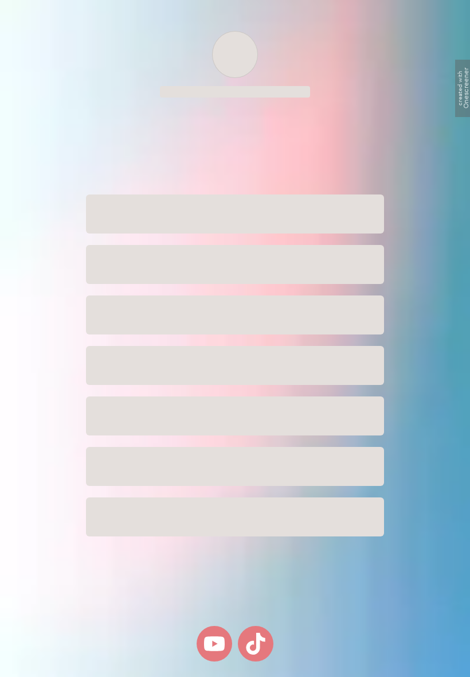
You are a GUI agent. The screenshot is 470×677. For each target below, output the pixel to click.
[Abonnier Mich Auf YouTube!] (214, 644)
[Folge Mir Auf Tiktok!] (255, 644)
